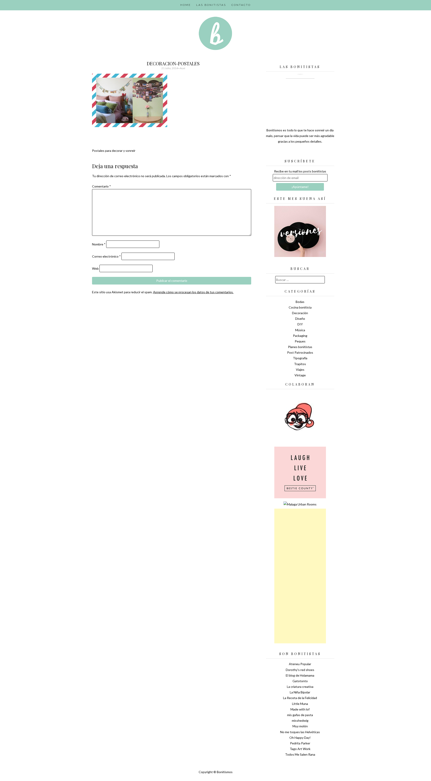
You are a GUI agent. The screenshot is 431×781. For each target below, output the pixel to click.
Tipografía (300, 358)
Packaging (300, 336)
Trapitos (300, 364)
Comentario (101, 186)
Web (95, 268)
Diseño (300, 318)
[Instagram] (315, 152)
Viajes (300, 369)
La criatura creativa (300, 686)
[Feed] (284, 152)
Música (300, 330)
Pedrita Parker (300, 743)
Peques (300, 341)
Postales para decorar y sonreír (113, 150)
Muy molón (300, 726)
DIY (300, 324)
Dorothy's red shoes (300, 670)
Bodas (300, 302)
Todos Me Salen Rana (300, 754)
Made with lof (300, 709)
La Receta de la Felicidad (300, 698)
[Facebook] (300, 152)
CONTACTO (241, 5)
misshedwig (300, 720)
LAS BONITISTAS (211, 5)
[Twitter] (292, 152)
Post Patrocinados (300, 352)
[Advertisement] (300, 576)
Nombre (99, 244)
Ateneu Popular (300, 664)
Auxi (182, 68)
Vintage (300, 375)
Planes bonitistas (300, 347)
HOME (185, 5)
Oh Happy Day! (300, 737)
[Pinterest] (308, 152)
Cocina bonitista (300, 307)
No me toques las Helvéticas (300, 732)
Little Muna (300, 704)
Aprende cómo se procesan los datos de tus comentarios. (193, 292)
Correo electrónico (106, 256)
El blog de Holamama (300, 675)
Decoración (300, 313)
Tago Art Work (300, 749)
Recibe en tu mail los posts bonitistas (300, 171)
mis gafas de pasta (300, 715)
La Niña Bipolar (300, 692)
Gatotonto (300, 681)
